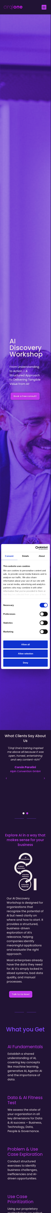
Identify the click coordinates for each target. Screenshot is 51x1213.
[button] (44, 7)
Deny (25, 662)
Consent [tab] (9, 556)
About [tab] (42, 556)
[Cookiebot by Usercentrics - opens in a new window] (36, 548)
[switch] (44, 614)
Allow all (25, 644)
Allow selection (25, 653)
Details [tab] (25, 556)
